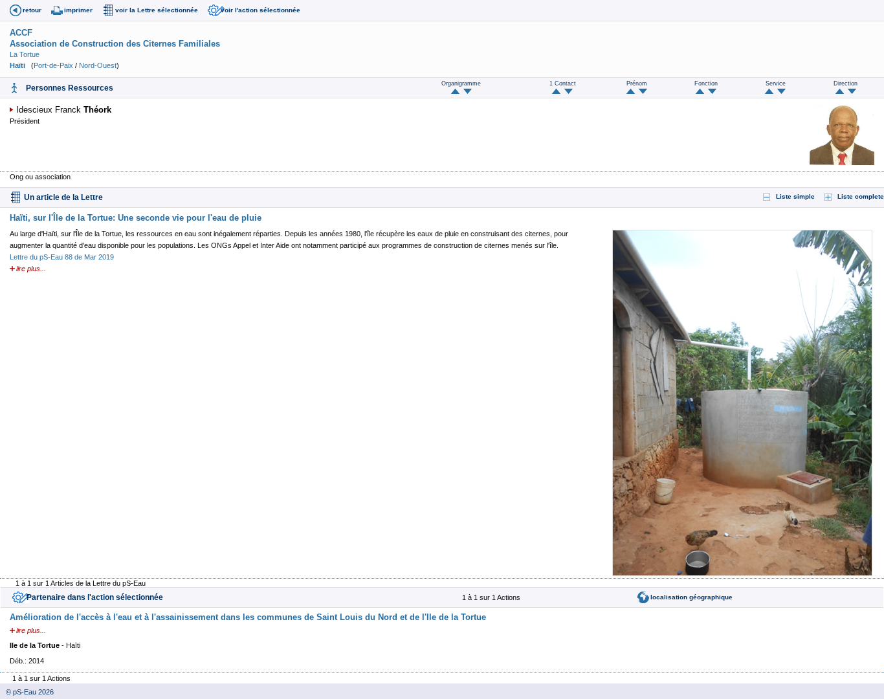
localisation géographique (691, 597)
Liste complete (860, 196)
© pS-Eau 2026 (27, 692)
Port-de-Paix (53, 65)
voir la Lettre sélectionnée (156, 10)
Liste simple (795, 196)
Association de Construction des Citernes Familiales (115, 44)
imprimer (78, 10)
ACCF (21, 33)
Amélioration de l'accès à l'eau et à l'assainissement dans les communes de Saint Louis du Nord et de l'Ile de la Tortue (248, 617)
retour (32, 10)
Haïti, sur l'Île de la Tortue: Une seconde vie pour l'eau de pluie (135, 218)
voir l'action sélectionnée (260, 10)
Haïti (17, 65)
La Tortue (24, 54)
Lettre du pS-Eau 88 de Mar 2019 (62, 257)
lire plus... (31, 268)
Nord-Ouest (97, 65)
